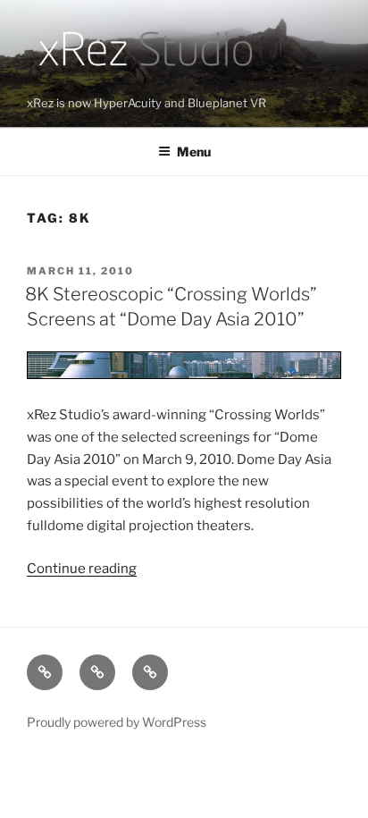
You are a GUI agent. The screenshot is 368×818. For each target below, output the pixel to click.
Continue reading (82, 569)
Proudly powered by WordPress (116, 721)
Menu (194, 151)
